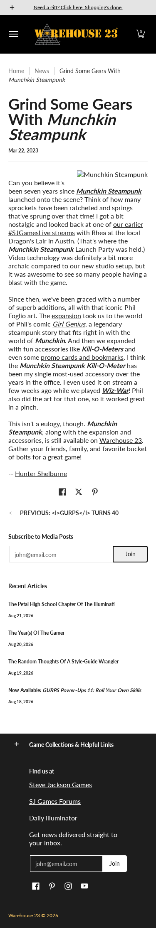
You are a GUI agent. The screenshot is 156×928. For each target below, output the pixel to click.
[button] (141, 34)
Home (16, 70)
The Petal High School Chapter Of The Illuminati (61, 604)
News (42, 70)
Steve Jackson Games (60, 784)
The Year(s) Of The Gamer (36, 633)
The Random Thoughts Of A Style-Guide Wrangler (63, 661)
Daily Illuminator (53, 818)
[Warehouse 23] (76, 34)
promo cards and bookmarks (82, 357)
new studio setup (107, 266)
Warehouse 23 (120, 440)
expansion (66, 315)
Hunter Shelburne (41, 473)
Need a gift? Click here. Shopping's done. (78, 7)
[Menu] (13, 34)
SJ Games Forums (55, 801)
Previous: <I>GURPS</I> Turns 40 (69, 512)
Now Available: (74, 690)
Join (130, 553)
